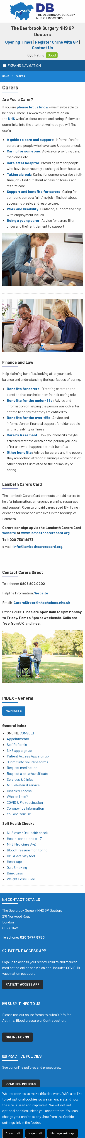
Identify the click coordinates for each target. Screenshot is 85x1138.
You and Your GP (19, 814)
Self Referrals (17, 744)
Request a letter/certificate (27, 773)
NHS (11, 118)
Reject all (35, 1133)
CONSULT (27, 733)
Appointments (18, 738)
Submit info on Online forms (27, 762)
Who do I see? (17, 796)
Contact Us (42, 47)
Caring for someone (23, 151)
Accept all (13, 1133)
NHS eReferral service (23, 785)
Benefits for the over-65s (28, 417)
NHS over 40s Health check (27, 832)
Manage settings (63, 1133)
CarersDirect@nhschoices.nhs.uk (42, 602)
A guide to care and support (30, 139)
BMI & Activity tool (21, 856)
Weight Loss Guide (21, 879)
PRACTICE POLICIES (21, 1084)
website (9, 532)
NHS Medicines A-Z (21, 844)
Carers (20, 76)
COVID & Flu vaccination (25, 802)
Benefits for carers (23, 388)
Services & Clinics (20, 779)
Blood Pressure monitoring (27, 850)
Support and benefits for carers (33, 191)
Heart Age (14, 861)
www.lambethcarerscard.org (45, 532)
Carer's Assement (22, 435)
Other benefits (19, 452)
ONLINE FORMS (17, 1037)
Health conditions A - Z (24, 838)
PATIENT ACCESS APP (22, 984)
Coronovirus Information (25, 808)
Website (41, 593)
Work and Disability (22, 209)
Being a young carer (23, 220)
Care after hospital (23, 163)
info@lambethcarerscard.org (37, 546)
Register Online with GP (56, 42)
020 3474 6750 (32, 937)
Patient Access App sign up (28, 756)
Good (52, 55)
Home (5, 76)
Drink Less (15, 873)
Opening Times (18, 42)
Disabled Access (19, 791)
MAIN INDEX (14, 711)
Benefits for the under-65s (30, 400)
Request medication (22, 767)
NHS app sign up (19, 750)
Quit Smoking (17, 867)
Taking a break (19, 174)
